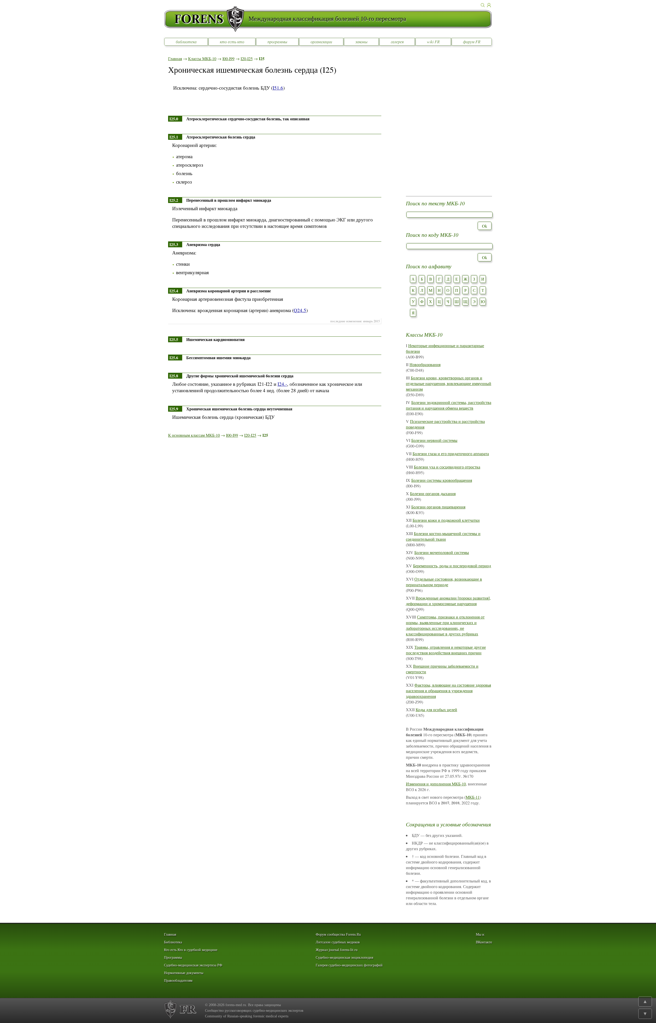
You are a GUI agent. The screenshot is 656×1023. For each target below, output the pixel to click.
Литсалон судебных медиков (338, 942)
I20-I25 (247, 58)
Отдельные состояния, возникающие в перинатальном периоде (444, 581)
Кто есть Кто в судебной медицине (190, 950)
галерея (397, 41)
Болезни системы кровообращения (441, 480)
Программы (173, 958)
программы (277, 41)
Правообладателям (178, 981)
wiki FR (433, 41)
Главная (175, 58)
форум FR (471, 41)
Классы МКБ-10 (202, 58)
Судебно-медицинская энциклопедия (344, 958)
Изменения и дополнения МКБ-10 (436, 783)
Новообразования (424, 364)
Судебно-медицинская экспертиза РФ (193, 965)
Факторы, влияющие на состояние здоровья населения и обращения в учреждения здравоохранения (448, 690)
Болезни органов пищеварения (438, 506)
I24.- (282, 384)
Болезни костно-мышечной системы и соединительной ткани (443, 536)
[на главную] (206, 19)
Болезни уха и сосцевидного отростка (447, 467)
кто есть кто (232, 41)
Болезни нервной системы (434, 440)
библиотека (186, 41)
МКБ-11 (473, 797)
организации (321, 41)
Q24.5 (300, 310)
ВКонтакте (484, 942)
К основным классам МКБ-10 (194, 435)
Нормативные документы (183, 973)
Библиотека (173, 942)
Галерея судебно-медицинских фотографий (349, 965)
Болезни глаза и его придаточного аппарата (451, 453)
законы (361, 41)
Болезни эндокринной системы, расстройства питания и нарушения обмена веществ (448, 405)
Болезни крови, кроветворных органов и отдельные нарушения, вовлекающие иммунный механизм (448, 383)
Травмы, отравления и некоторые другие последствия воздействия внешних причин (446, 649)
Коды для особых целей (436, 709)
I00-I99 (228, 58)
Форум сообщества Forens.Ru (338, 934)
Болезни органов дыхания (433, 493)
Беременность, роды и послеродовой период (452, 565)
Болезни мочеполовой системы (441, 552)
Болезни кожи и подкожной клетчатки (446, 520)
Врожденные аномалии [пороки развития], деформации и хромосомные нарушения (448, 600)
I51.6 (278, 87)
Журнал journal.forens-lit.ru (336, 950)
